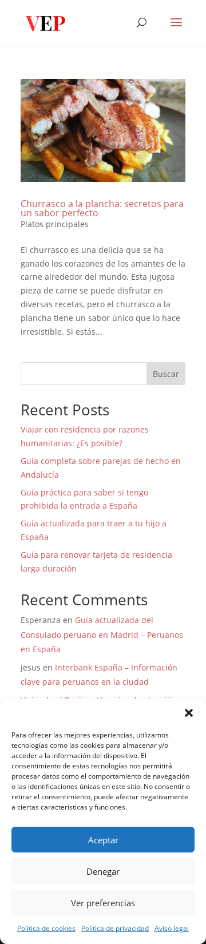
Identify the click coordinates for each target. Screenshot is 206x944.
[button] (189, 713)
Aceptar (103, 840)
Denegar (103, 871)
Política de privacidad (115, 928)
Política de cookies (46, 928)
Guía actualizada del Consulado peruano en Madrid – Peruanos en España (102, 634)
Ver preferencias (103, 903)
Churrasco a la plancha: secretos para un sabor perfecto (102, 208)
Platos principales (55, 224)
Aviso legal (171, 928)
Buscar (166, 373)
